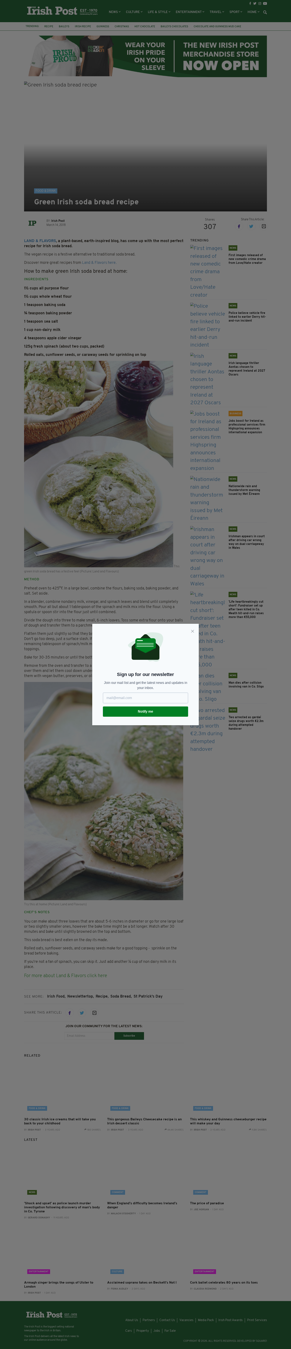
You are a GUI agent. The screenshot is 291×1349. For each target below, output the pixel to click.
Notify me (145, 711)
